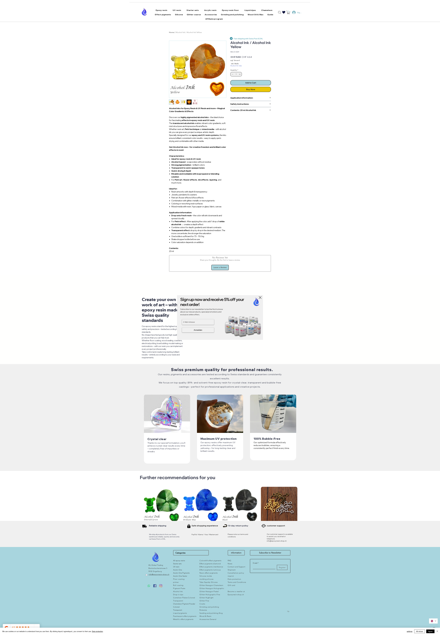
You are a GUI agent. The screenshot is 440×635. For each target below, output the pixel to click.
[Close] (437, 631)
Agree (430, 631)
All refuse (419, 631)
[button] (260, 297)
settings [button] (409, 631)
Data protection (97, 631)
